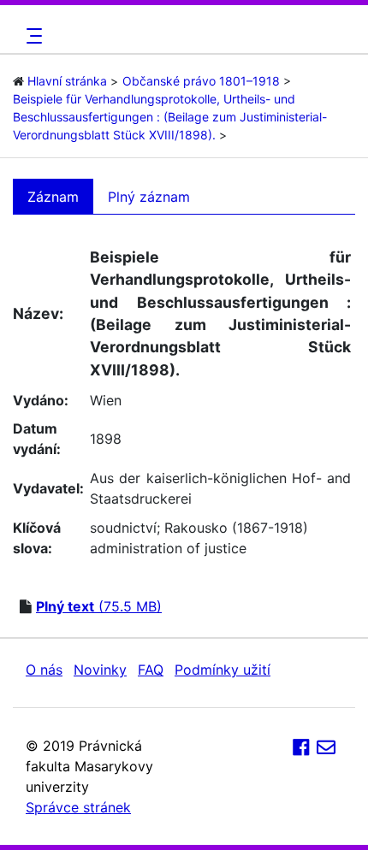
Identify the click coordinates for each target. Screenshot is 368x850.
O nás (44, 669)
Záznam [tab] (53, 196)
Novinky (100, 669)
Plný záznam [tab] (149, 196)
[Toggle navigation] (31, 36)
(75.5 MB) (99, 606)
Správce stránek (78, 807)
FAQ (150, 669)
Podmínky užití (222, 669)
